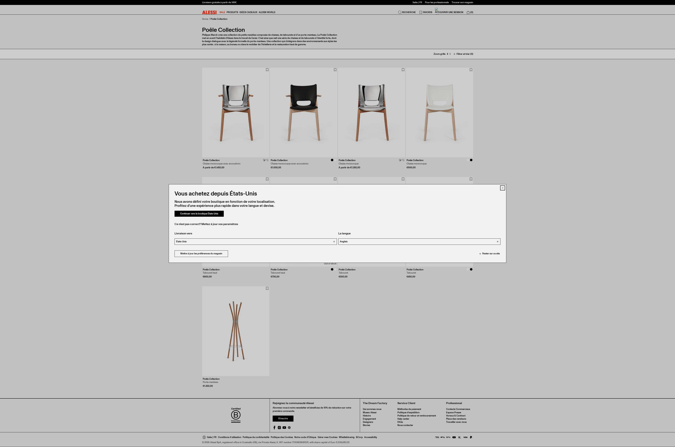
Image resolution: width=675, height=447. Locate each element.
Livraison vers (183, 233)
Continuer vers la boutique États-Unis (199, 213)
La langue (344, 233)
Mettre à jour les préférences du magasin (201, 253)
